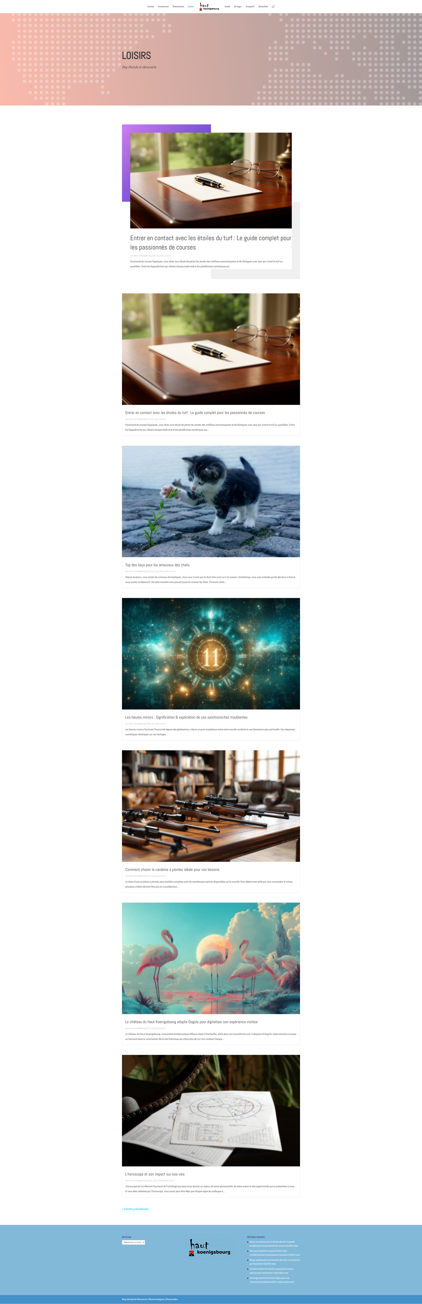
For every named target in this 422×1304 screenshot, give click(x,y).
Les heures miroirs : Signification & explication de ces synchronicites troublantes (186, 717)
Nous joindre (172, 1299)
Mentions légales (157, 1299)
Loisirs (191, 6)
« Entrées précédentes (135, 1209)
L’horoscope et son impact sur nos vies (155, 1174)
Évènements (178, 6)
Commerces (163, 6)
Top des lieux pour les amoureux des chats (157, 564)
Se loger (238, 6)
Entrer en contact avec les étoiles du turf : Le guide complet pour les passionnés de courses (195, 412)
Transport (250, 6)
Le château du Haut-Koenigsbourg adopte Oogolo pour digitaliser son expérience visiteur (191, 1021)
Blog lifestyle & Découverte (134, 1299)
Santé (227, 6)
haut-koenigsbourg (142, 256)
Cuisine (150, 6)
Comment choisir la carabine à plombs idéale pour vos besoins (172, 869)
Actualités (263, 6)
